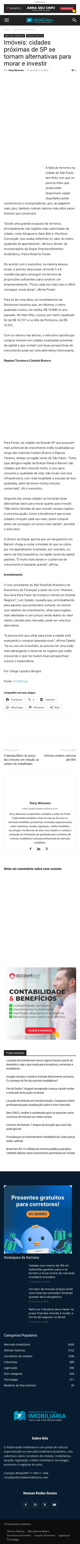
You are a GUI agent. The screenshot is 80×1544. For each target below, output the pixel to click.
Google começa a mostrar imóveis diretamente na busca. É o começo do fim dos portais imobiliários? (40, 1078)
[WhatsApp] (34, 79)
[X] (17, 79)
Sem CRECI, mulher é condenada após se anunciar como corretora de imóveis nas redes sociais (40, 1114)
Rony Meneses (16, 70)
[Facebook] (8, 79)
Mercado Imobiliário (24, 29)
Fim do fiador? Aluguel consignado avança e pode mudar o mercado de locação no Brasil (40, 1090)
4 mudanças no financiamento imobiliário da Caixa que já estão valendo (40, 1139)
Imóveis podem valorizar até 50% (60, 757)
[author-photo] (40, 797)
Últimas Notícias (35, 35)
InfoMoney (20, 681)
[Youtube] (54, 1504)
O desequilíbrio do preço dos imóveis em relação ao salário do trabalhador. (21, 760)
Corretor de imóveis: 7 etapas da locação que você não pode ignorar (38, 1126)
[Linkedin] (40, 849)
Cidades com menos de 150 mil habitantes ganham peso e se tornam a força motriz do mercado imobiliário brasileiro (52, 1271)
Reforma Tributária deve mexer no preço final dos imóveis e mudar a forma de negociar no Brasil (51, 1313)
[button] (6, 20)
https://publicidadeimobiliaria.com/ (40, 808)
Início (7, 29)
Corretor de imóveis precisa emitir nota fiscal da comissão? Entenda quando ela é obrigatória (51, 1292)
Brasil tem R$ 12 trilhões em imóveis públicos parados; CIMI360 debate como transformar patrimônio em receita (40, 1151)
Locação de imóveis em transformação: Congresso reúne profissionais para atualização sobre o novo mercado (40, 1102)
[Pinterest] (26, 79)
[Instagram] (35, 1504)
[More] (44, 79)
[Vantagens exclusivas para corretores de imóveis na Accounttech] (40, 8)
